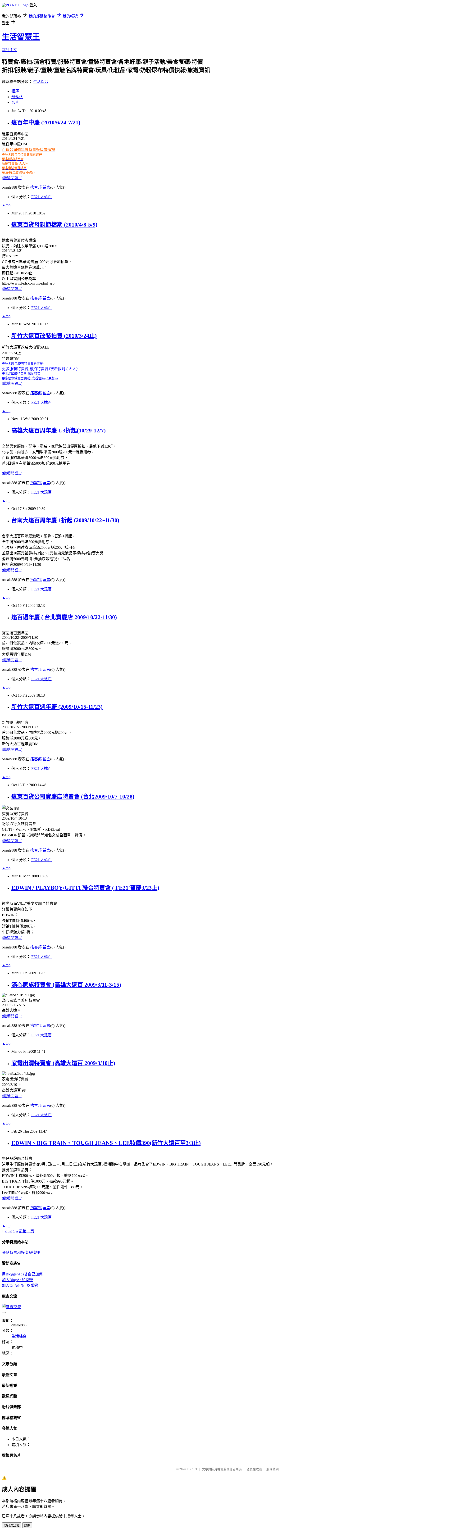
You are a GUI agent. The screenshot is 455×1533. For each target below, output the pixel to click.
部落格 (17, 97)
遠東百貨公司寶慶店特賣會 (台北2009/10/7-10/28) (72, 797)
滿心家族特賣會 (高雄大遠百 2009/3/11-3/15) (66, 985)
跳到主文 (9, 50)
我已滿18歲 (11, 1525)
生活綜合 (40, 82)
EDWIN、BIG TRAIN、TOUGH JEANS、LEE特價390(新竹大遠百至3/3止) (106, 1143)
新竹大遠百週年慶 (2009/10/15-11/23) (57, 707)
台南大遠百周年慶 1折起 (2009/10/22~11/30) (65, 520)
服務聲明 (272, 1469)
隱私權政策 (254, 1469)
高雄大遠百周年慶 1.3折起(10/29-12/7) (58, 430)
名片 (15, 102)
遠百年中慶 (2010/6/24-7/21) (45, 122)
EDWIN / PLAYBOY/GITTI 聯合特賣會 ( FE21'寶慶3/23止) (85, 888)
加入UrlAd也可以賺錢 (20, 1286)
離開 (27, 1525)
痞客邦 (36, 187)
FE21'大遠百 (41, 197)
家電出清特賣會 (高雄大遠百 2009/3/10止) (63, 1063)
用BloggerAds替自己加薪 (22, 1274)
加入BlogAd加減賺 (17, 1280)
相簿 (15, 91)
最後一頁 (26, 1231)
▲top (6, 205)
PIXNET (192, 1469)
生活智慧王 (21, 36)
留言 (46, 187)
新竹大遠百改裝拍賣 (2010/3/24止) (54, 336)
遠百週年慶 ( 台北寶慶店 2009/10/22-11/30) (64, 617)
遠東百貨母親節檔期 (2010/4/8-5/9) (54, 225)
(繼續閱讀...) (12, 178)
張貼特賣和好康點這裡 (21, 1253)
